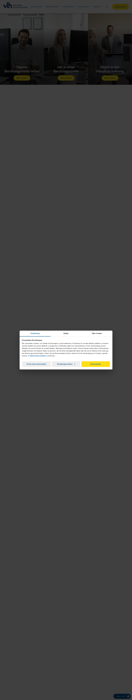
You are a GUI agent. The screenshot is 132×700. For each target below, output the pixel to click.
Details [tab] (66, 333)
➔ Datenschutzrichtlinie (37, 356)
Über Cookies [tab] (97, 333)
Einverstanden (95, 364)
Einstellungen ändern (64, 364)
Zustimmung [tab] (35, 333)
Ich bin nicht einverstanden (36, 364)
